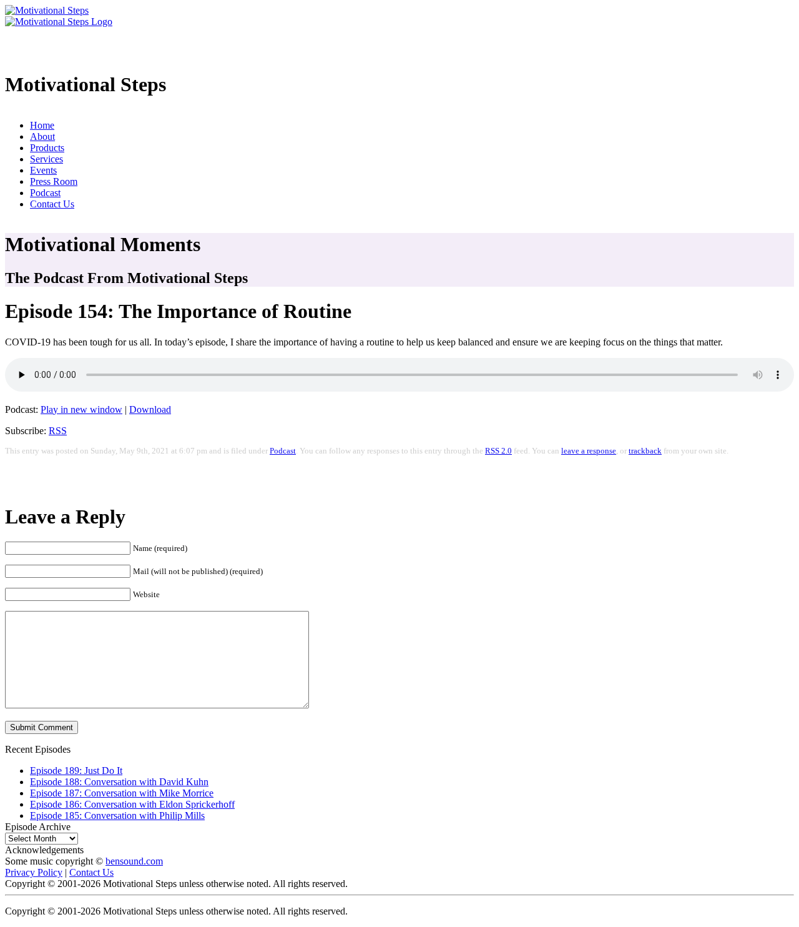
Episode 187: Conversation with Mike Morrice (121, 793)
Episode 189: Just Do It (76, 770)
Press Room (53, 181)
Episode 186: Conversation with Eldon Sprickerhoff (132, 804)
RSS (58, 430)
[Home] (47, 10)
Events (43, 170)
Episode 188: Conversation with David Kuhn (119, 781)
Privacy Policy (33, 872)
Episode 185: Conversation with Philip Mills (117, 815)
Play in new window (81, 409)
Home (42, 125)
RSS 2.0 (498, 451)
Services (46, 159)
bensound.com (134, 861)
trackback (645, 451)
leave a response (588, 451)
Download (150, 409)
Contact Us (52, 204)
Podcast (45, 192)
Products (47, 147)
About (42, 136)
